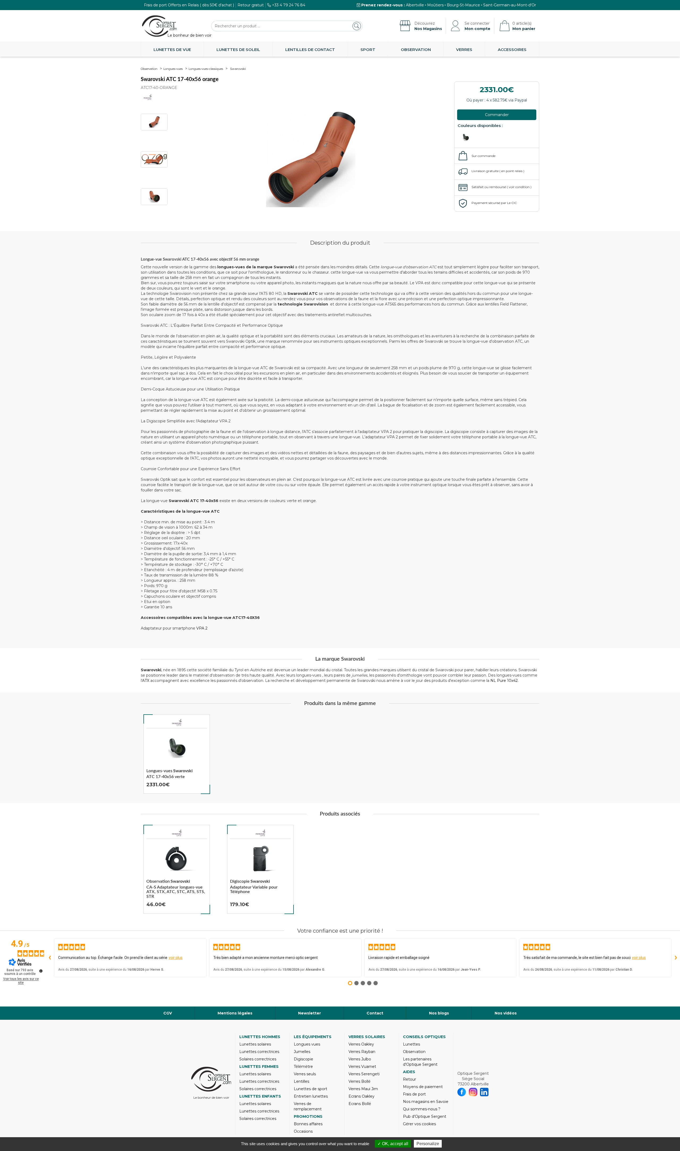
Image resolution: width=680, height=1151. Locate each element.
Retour (409, 1079)
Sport (367, 49)
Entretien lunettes (311, 1096)
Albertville (415, 5)
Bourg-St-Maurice (463, 5)
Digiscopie (303, 1059)
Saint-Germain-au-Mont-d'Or (509, 5)
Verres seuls (305, 1074)
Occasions (303, 1131)
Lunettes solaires (255, 1044)
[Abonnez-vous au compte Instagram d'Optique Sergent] (473, 1092)
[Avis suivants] (675, 958)
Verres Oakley (361, 1044)
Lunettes (411, 1044)
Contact (375, 1013)
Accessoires (512, 49)
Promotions (308, 1116)
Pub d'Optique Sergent (424, 1116)
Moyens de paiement (423, 1086)
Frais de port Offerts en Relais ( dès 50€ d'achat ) (189, 5)
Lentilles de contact (310, 49)
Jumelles (302, 1051)
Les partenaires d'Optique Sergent (420, 1062)
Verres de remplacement (308, 1106)
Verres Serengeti (364, 1074)
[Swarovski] (177, 722)
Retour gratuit (250, 5)
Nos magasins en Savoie (425, 1101)
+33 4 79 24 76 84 (288, 5)
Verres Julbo (359, 1059)
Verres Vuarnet (362, 1066)
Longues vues (307, 1044)
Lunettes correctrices (259, 1051)
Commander (497, 114)
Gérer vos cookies (419, 1124)
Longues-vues (173, 69)
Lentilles (301, 1081)
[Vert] (467, 137)
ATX (145, 680)
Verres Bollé (359, 1081)
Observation (416, 49)
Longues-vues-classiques (206, 69)
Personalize (427, 1143)
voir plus (175, 957)
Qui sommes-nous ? (421, 1109)
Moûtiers (435, 5)
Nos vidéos (506, 1013)
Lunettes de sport (310, 1088)
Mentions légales (235, 1013)
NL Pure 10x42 (504, 680)
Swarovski (238, 69)
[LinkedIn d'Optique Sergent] (484, 1092)
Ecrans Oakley (361, 1096)
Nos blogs (439, 1013)
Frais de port (414, 1094)
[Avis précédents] (49, 958)
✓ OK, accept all (392, 1143)
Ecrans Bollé (359, 1103)
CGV (167, 1013)
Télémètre (303, 1066)
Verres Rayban (361, 1051)
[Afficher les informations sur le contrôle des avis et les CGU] (41, 971)
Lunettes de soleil (238, 49)
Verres (464, 49)
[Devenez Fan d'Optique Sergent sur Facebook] (461, 1092)
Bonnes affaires (308, 1124)
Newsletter (309, 1013)
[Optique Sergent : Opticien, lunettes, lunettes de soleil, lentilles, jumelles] (159, 26)
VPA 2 (201, 628)
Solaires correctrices (257, 1059)
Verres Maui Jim (363, 1088)
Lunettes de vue (172, 49)
